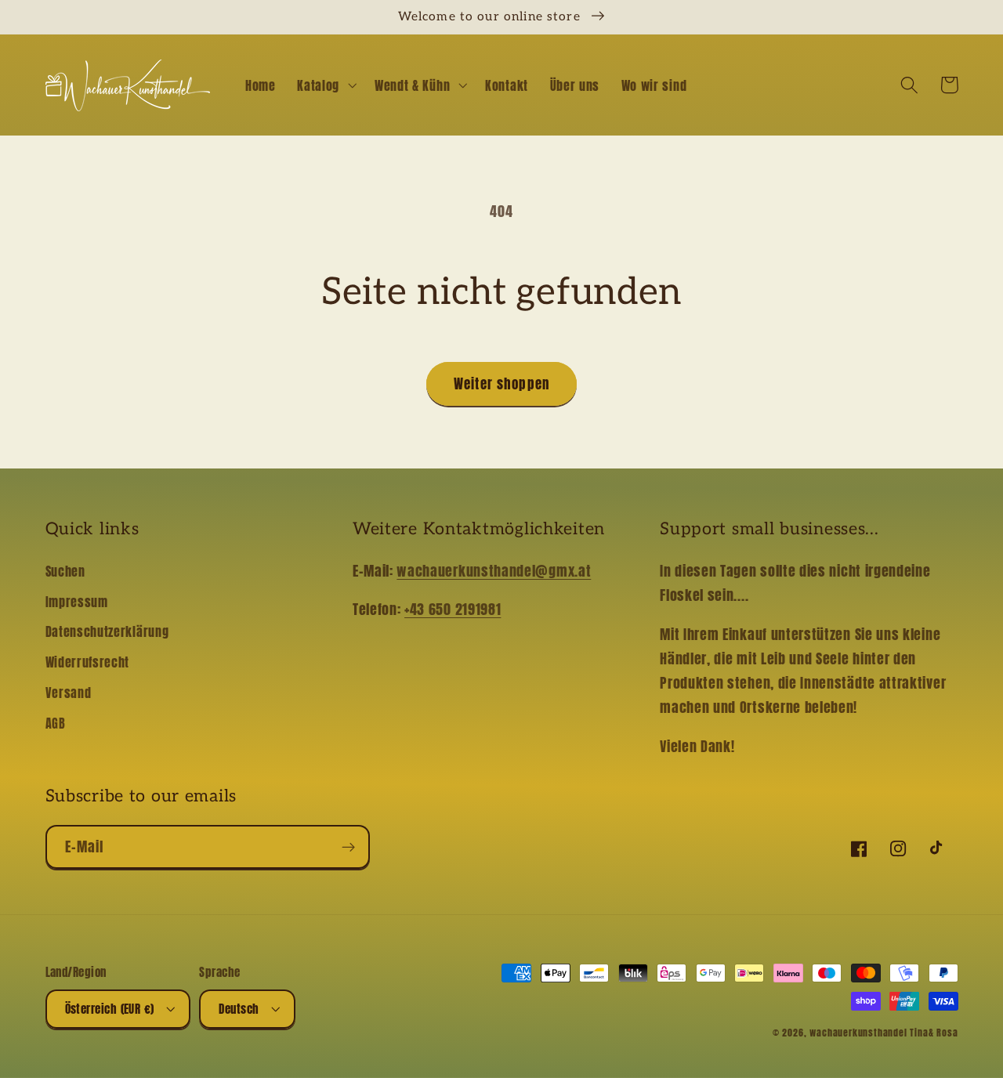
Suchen (65, 571)
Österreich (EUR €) (109, 1009)
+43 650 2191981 (452, 609)
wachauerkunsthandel (858, 1033)
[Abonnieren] (348, 847)
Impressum (76, 601)
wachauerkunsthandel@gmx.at (493, 570)
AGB (55, 723)
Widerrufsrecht (87, 662)
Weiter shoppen (501, 384)
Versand (68, 692)
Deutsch (239, 1009)
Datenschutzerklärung (107, 631)
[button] (325, 85)
